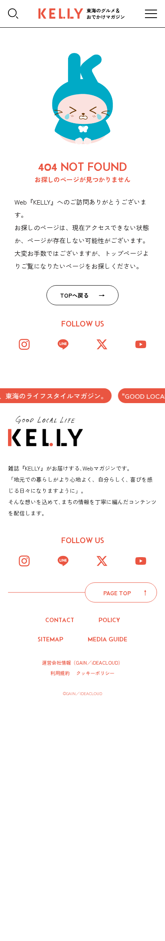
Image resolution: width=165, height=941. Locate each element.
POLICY (109, 620)
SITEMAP (50, 639)
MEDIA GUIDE (107, 639)
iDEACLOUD (105, 662)
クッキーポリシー (95, 673)
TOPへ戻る (74, 295)
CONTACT (59, 620)
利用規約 (60, 673)
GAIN (81, 662)
